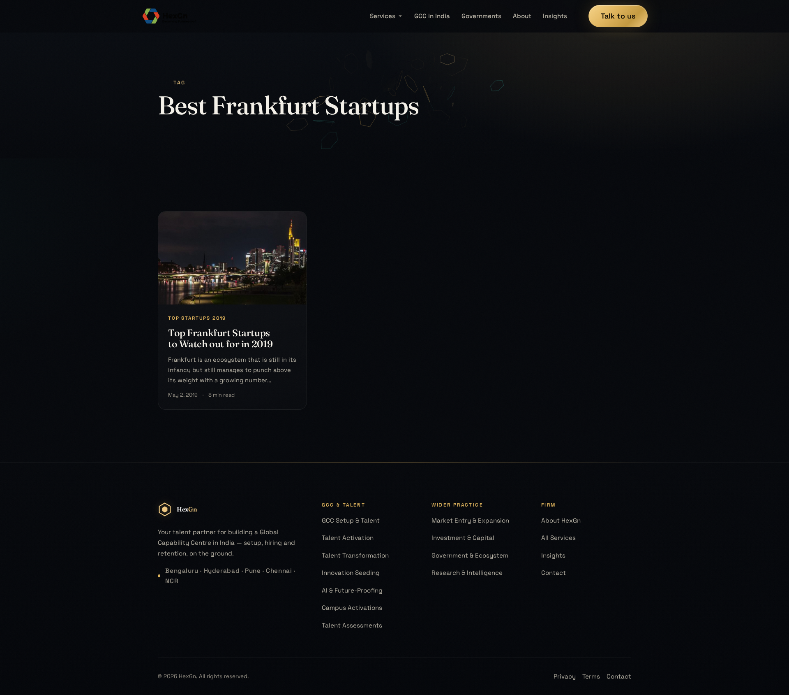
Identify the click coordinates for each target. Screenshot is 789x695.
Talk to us (618, 16)
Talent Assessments (352, 625)
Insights (555, 16)
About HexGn (561, 520)
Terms (591, 676)
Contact (553, 572)
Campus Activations (352, 607)
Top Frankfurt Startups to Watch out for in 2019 (220, 338)
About (522, 16)
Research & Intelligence (467, 572)
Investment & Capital (462, 538)
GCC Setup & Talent (351, 520)
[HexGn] (169, 16)
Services (382, 16)
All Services (558, 538)
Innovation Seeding (351, 572)
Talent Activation (348, 538)
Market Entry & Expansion (470, 520)
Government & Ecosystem (469, 555)
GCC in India (432, 16)
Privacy (565, 676)
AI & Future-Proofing (352, 590)
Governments (481, 16)
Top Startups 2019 (197, 318)
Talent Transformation (355, 555)
